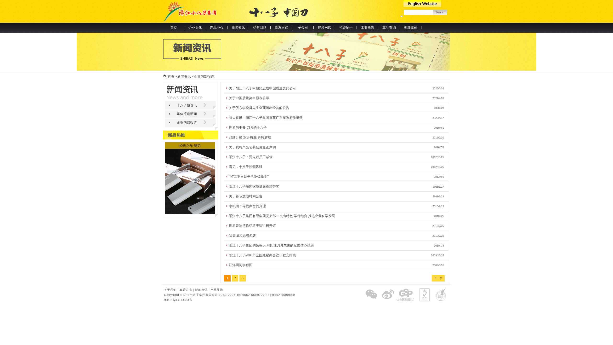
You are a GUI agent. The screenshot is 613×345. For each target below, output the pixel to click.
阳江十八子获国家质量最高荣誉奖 (254, 186)
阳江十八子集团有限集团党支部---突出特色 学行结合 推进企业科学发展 (282, 216)
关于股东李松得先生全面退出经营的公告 (259, 108)
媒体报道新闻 (187, 114)
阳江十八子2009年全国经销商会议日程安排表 (262, 255)
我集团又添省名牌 (242, 235)
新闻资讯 (184, 76)
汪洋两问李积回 (240, 265)
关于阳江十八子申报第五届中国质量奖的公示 (262, 88)
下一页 (438, 278)
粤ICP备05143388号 (178, 300)
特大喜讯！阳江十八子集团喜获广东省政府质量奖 (266, 118)
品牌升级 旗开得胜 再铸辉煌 (250, 137)
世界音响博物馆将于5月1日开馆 (252, 226)
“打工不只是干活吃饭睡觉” (249, 176)
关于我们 (170, 290)
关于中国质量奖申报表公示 (249, 98)
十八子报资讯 (187, 105)
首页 (173, 27)
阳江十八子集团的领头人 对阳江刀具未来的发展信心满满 (271, 245)
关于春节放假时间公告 (245, 196)
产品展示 (216, 290)
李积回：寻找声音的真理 (247, 206)
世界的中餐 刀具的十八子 (248, 127)
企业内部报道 (204, 76)
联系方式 (186, 290)
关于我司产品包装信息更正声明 (252, 147)
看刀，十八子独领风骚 (245, 167)
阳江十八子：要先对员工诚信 (250, 157)
